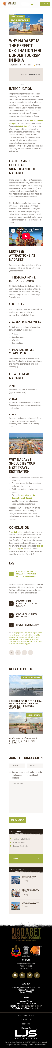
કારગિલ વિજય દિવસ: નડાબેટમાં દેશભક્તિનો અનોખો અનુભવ (29, 877)
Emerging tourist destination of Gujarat (25, 633)
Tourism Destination (19, 20)
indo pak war (23, 637)
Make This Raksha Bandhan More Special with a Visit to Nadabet (30, 891)
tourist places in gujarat (23, 644)
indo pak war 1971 (33, 637)
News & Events (17, 17)
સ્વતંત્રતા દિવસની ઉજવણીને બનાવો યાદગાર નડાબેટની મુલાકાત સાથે (30, 902)
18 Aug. (26, 895)
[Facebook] (37, 975)
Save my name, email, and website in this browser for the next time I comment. (27, 775)
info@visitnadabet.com (26, 964)
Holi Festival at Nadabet (22, 839)
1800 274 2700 (26, 966)
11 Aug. (26, 906)
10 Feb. (38, 65)
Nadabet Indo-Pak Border (24, 641)
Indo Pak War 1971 (23, 126)
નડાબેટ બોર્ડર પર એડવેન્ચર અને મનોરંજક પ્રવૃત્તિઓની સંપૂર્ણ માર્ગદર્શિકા (23, 741)
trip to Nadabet (17, 532)
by (21, 65)
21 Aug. (26, 880)
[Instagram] (22, 975)
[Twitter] (30, 975)
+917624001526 (26, 968)
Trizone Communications (37, 1044)
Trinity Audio (32, 74)
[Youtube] (15, 975)
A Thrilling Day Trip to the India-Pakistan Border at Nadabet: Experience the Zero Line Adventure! (25, 705)
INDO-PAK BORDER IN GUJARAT (19, 639)
